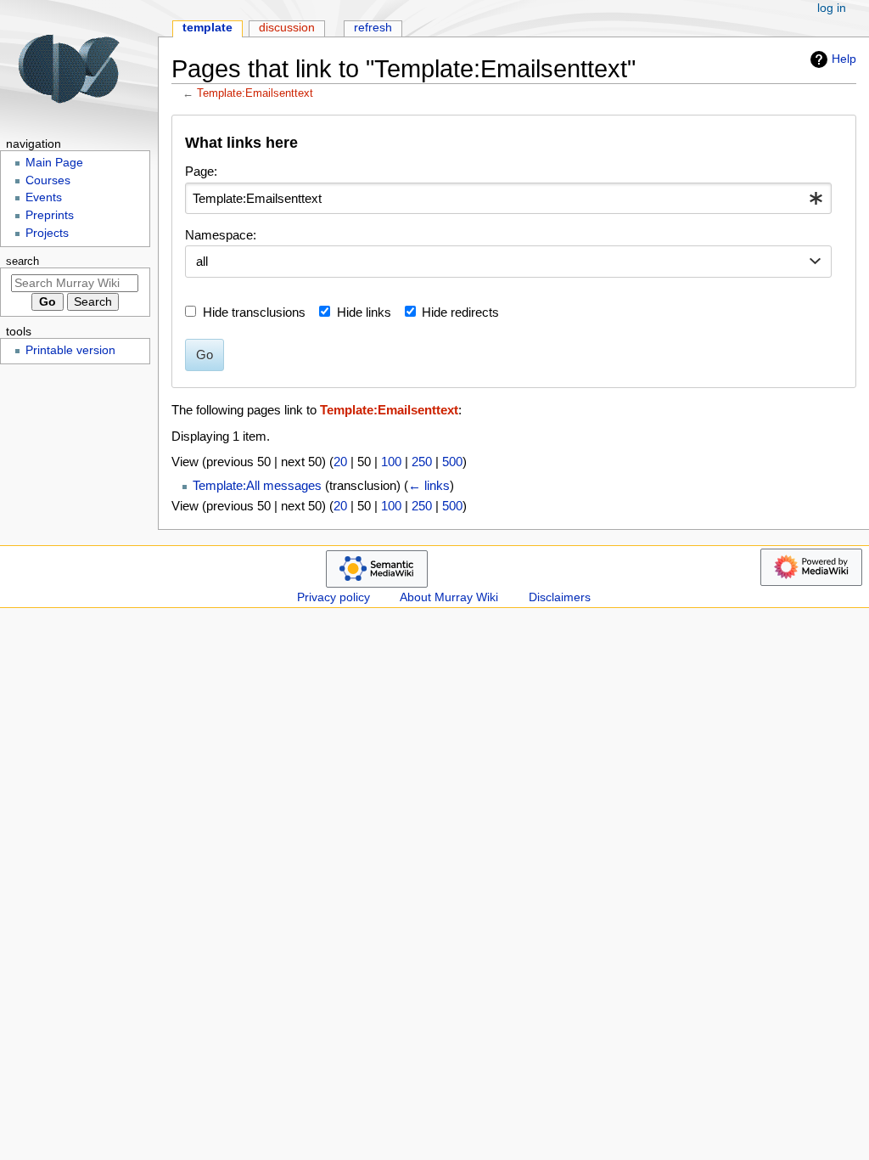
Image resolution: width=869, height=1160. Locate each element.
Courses (47, 180)
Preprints (49, 215)
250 (422, 461)
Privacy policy (333, 597)
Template (207, 27)
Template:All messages (257, 485)
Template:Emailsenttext (255, 93)
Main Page (54, 162)
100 (391, 461)
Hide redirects (460, 312)
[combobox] (508, 199)
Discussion (287, 27)
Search (22, 261)
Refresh (373, 27)
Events (43, 197)
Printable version (70, 350)
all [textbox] (202, 261)
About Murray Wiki (449, 597)
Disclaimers (560, 597)
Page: (201, 171)
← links (429, 485)
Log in (831, 8)
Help (844, 58)
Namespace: (220, 235)
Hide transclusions (254, 312)
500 (452, 461)
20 (340, 461)
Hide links (364, 312)
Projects (47, 233)
